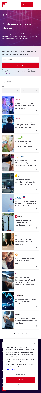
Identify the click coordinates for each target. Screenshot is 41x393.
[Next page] (30, 334)
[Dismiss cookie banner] (34, 343)
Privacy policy (6, 73)
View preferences (20, 374)
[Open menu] (36, 4)
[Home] (3, 15)
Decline (20, 385)
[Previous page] (10, 334)
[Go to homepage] (4, 4)
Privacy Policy (10, 369)
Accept (20, 379)
